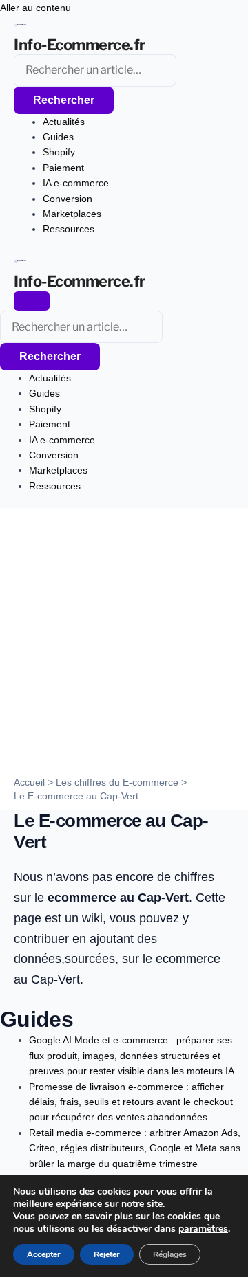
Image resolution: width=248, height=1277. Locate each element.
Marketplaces (72, 213)
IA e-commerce (76, 182)
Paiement (63, 167)
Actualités (64, 121)
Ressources (68, 228)
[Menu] (32, 301)
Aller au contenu (35, 7)
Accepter (44, 1254)
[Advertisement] (124, 645)
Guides (58, 136)
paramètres (203, 1229)
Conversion (67, 198)
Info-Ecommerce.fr (79, 45)
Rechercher (63, 100)
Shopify (59, 151)
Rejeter (107, 1254)
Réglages (170, 1254)
